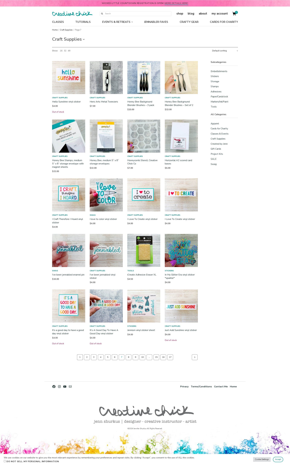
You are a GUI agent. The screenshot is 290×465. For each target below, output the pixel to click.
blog (191, 13)
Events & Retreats (116, 22)
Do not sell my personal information (32, 461)
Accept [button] (278, 459)
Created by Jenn (219, 143)
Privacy (184, 386)
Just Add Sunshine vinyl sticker (181, 330)
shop (179, 13)
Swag (92, 215)
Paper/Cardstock (219, 96)
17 (170, 357)
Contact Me (221, 386)
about (203, 13)
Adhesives (216, 91)
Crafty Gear (189, 22)
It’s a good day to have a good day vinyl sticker (68, 332)
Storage (215, 81)
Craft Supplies (66, 30)
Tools (130, 270)
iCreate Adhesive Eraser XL (141, 274)
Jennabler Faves (156, 22)
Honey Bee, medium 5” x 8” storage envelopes (104, 162)
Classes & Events (220, 133)
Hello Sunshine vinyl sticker (66, 101)
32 (65, 51)
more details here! (176, 3)
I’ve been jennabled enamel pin (68, 274)
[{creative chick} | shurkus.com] (72, 13)
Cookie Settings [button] (262, 459)
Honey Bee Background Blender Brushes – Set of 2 (179, 103)
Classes (58, 22)
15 (156, 357)
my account (220, 13)
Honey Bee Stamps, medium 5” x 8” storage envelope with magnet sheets (68, 164)
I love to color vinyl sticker (103, 219)
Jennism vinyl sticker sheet (141, 330)
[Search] (102, 13)
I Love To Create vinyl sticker (142, 219)
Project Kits (217, 154)
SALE (213, 158)
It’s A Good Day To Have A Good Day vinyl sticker (104, 332)
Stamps (215, 86)
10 (142, 357)
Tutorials (83, 22)
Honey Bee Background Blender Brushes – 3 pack (140, 103)
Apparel (215, 123)
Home (55, 30)
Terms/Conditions (201, 386)
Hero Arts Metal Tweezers (104, 101)
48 (69, 51)
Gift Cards (216, 148)
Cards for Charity (224, 22)
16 (61, 51)
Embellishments (219, 71)
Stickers (169, 270)
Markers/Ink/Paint (219, 101)
